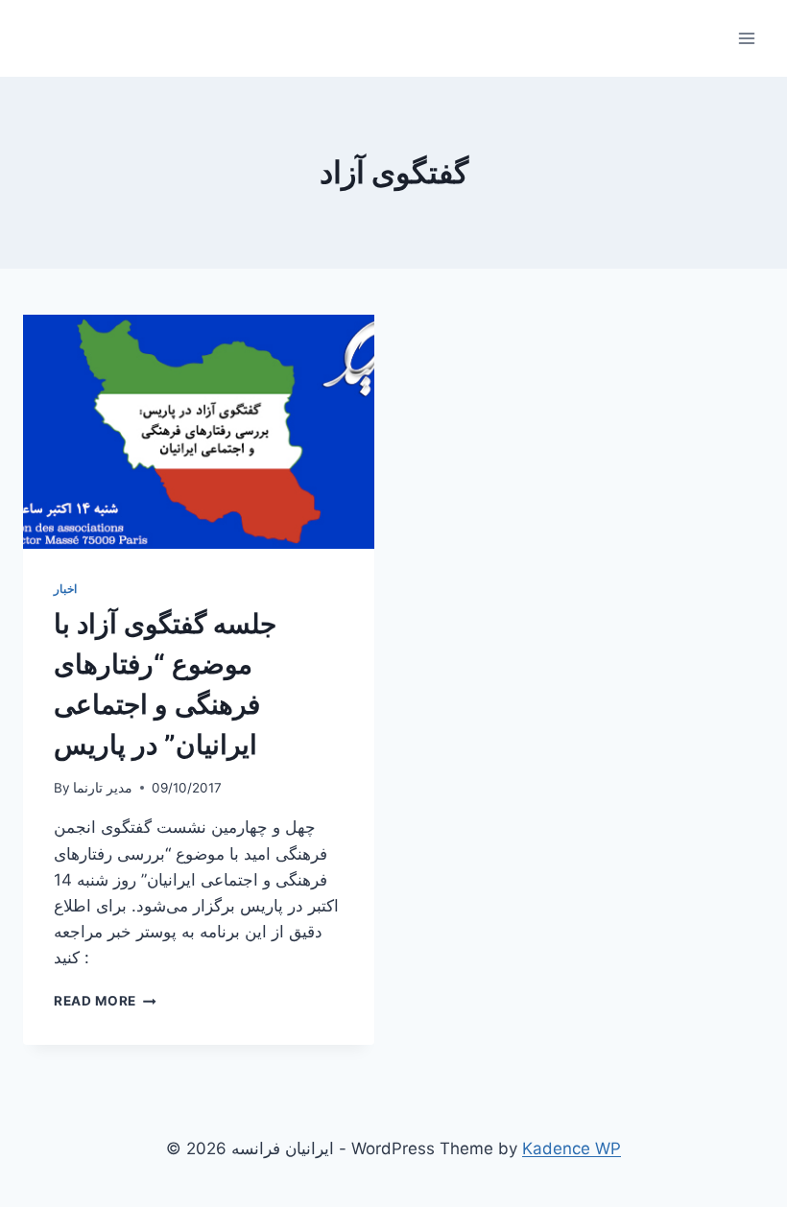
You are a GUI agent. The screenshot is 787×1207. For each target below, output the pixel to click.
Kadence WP (571, 1148)
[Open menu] (746, 38)
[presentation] (198, 432)
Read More (105, 1000)
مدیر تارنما (102, 787)
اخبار (65, 588)
